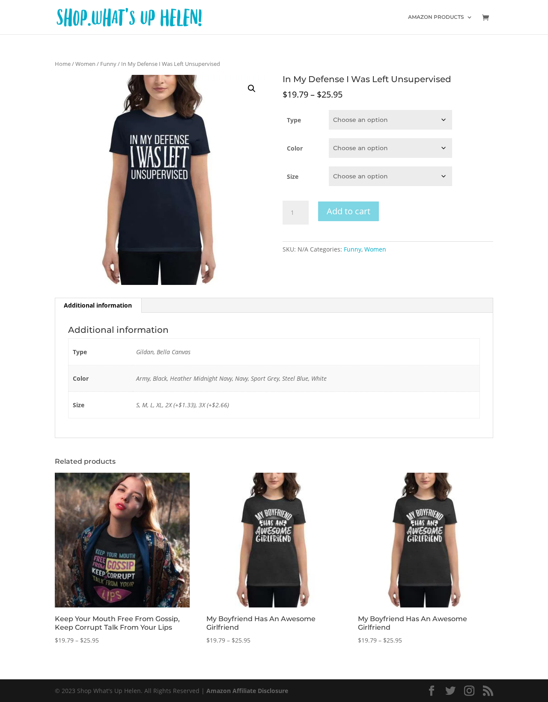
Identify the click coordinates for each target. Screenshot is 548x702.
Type (294, 120)
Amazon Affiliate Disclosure (247, 691)
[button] (251, 88)
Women (85, 64)
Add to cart (348, 211)
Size (292, 176)
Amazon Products (436, 17)
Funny (108, 64)
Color (295, 148)
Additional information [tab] (98, 305)
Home (63, 64)
